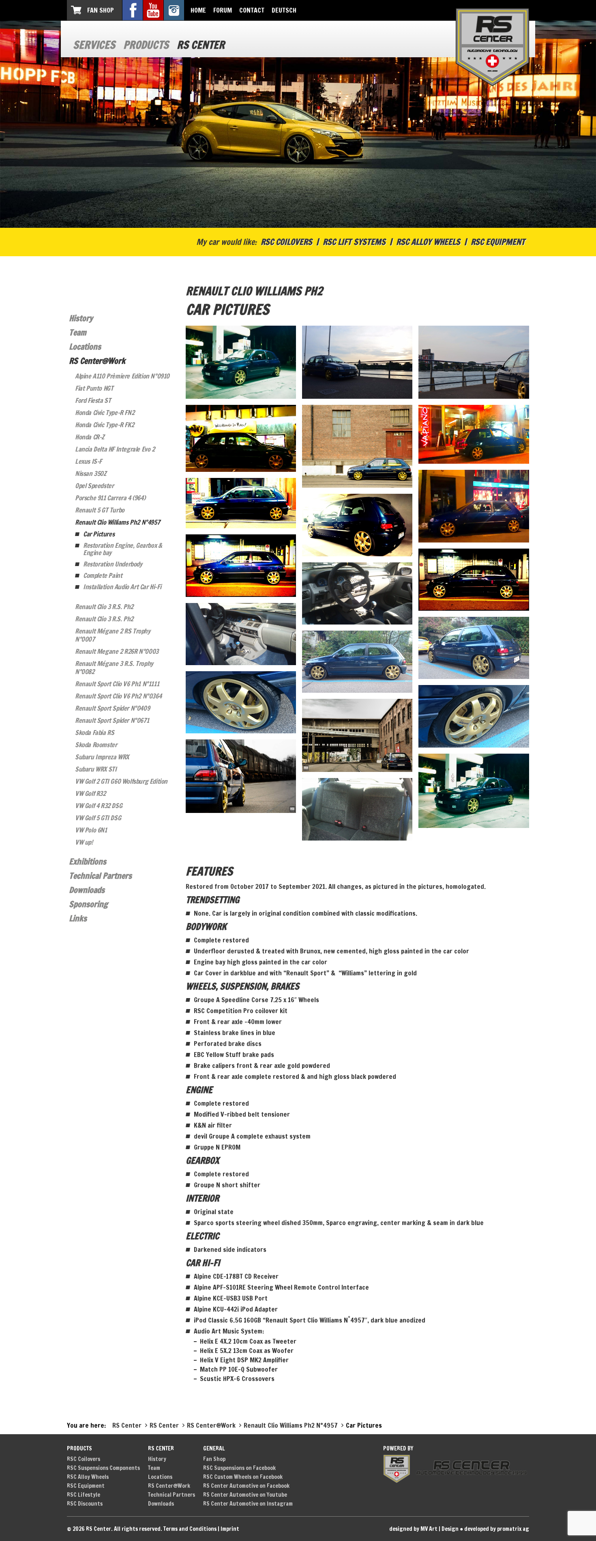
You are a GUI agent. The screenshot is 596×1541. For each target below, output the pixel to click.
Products (146, 44)
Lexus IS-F (88, 461)
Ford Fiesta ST (93, 400)
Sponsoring (88, 904)
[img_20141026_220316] (473, 580)
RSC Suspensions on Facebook (239, 1468)
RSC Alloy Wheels (428, 242)
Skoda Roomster (96, 745)
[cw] (241, 362)
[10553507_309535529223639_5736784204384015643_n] (357, 809)
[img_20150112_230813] (241, 438)
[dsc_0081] (473, 648)
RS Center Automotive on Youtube (245, 1495)
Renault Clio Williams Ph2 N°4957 (117, 522)
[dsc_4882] (357, 593)
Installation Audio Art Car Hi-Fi (122, 586)
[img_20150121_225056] (473, 434)
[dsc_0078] (241, 702)
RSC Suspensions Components (103, 1468)
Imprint (230, 1529)
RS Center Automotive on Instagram (248, 1504)
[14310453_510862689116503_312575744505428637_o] (241, 776)
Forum (222, 10)
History (81, 318)
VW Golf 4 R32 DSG (98, 806)
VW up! (84, 842)
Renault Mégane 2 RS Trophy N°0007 (112, 635)
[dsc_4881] (241, 634)
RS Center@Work (97, 361)
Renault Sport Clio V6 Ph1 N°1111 (117, 684)
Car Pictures (98, 534)
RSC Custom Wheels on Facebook (243, 1477)
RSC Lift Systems (354, 242)
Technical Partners (100, 876)
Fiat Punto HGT (94, 388)
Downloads (87, 890)
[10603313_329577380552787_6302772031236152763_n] (473, 791)
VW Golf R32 (90, 793)
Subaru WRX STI (95, 769)
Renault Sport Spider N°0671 (112, 720)
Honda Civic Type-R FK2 (104, 425)
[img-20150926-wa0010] (357, 446)
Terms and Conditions (190, 1529)
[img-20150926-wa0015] (473, 362)
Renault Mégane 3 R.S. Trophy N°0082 (114, 667)
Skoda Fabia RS (94, 732)
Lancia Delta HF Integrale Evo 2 (115, 449)
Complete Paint (102, 575)
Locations (85, 346)
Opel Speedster (94, 486)
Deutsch (284, 10)
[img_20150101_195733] (473, 506)
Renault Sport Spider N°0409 (112, 708)
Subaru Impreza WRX (102, 757)
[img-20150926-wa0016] (357, 362)
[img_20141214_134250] (241, 503)
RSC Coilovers (286, 242)
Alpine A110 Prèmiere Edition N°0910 (122, 376)
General (214, 1448)
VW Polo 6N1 (91, 830)
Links (78, 918)
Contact (251, 10)
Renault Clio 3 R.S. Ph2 (104, 607)
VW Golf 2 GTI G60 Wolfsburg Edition (121, 781)
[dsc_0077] (473, 716)
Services (94, 44)
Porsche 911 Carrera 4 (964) (110, 498)
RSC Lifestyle (83, 1495)
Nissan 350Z (91, 473)
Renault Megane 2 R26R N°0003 (117, 651)
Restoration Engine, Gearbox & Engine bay (122, 549)
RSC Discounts (85, 1504)
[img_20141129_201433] (357, 525)
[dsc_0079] (357, 662)
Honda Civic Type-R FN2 (104, 412)
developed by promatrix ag (496, 1529)
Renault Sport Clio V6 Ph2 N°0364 (118, 696)
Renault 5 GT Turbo (99, 510)
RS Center (201, 44)
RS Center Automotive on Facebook (246, 1486)
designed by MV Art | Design (424, 1529)
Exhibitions (87, 861)
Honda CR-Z (90, 437)
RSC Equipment (498, 242)
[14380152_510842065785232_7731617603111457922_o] (357, 735)
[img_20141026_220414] (241, 565)
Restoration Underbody (112, 564)
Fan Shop (100, 10)
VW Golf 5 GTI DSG (98, 818)
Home (198, 10)
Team (77, 332)
